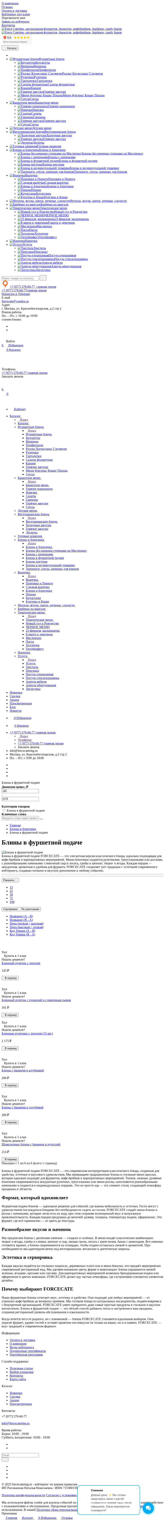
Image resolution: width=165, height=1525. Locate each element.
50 (11, 894)
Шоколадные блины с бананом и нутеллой (31, 1144)
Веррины (40, 66)
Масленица (44, 226)
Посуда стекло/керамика (71, 259)
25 (11, 891)
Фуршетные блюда (51, 59)
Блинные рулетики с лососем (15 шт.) (27, 1033)
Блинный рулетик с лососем (21, 963)
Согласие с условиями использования (72, 1495)
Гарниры (39, 117)
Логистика (43, 270)
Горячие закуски (54, 91)
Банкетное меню (47, 102)
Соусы (34, 99)
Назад (23, 419)
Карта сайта (18, 1379)
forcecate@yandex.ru (15, 301)
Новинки (16, 1393)
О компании (18, 1343)
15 (11, 887)
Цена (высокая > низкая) (26, 927)
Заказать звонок (12, 376)
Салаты (36, 113)
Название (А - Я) (21, 916)
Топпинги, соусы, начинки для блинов (100, 171)
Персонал (40, 251)
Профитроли (47, 70)
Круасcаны (43, 193)
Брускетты (42, 62)
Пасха (33, 230)
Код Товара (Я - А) (22, 934)
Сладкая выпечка (56, 182)
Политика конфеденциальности (23, 1495)
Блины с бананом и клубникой (23, 1070)
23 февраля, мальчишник (72, 219)
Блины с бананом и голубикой (22, 1107)
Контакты (16, 1375)
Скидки (15, 1396)
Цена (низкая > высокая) (26, 923)
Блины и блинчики (52, 150)
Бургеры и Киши (56, 197)
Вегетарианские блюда (60, 131)
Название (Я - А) (21, 920)
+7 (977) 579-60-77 (33, 286)
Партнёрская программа (26, 1354)
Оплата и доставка (22, 1340)
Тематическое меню (53, 208)
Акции (14, 1400)
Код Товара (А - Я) (22, 930)
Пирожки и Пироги (61, 179)
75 (11, 898)
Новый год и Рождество (70, 211)
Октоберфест (48, 237)
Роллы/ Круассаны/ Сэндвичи (82, 73)
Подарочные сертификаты (28, 1351)
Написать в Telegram (16, 294)
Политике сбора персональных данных (63, 1509)
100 (12, 902)
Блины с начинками (62, 157)
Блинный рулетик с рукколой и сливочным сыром (36, 1000)
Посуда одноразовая (62, 255)
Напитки (31, 241)
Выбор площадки (22, 1372)
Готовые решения (49, 146)
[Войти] (3, 385)
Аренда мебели (52, 262)
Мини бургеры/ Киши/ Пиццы (84, 95)
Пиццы (36, 190)
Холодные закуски (59, 135)
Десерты (38, 142)
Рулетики (40, 77)
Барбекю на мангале (54, 204)
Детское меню (42, 128)
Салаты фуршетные (61, 84)
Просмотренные (21, 1404)
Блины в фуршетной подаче (78, 160)
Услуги (27, 244)
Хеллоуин (41, 233)
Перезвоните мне (13, 18)
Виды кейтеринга (22, 1347)
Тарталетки (44, 80)
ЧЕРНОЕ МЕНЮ (57, 215)
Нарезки (38, 110)
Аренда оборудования (66, 266)
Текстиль (39, 248)
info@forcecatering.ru (16, 1423)
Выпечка (31, 175)
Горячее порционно (61, 106)
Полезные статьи (21, 1368)
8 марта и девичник (61, 222)
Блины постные (53, 164)
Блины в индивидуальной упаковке (94, 168)
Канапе (36, 88)
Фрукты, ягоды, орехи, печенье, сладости (98, 200)
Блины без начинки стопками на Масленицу (112, 153)
